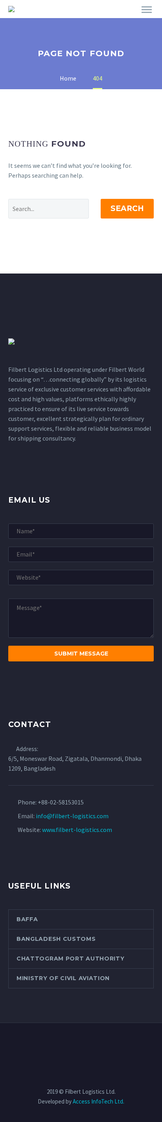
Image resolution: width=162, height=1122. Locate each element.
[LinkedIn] (71, 1044)
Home (93, 20)
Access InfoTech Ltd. (98, 1101)
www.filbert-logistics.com (77, 830)
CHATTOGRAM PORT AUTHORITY (71, 958)
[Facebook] (60, 1044)
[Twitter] (81, 1044)
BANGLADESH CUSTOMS (56, 938)
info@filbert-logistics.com (72, 816)
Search (127, 208)
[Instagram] (91, 1044)
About (127, 20)
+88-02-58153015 (61, 802)
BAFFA (27, 919)
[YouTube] (101, 1044)
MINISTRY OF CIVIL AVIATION (63, 978)
